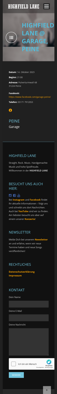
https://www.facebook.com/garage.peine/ (30, 96)
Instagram (18, 199)
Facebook (35, 199)
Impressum (15, 275)
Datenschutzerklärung (22, 271)
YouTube (23, 211)
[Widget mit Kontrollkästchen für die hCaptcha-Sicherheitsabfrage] (32, 364)
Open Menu (46, 6)
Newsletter (41, 239)
